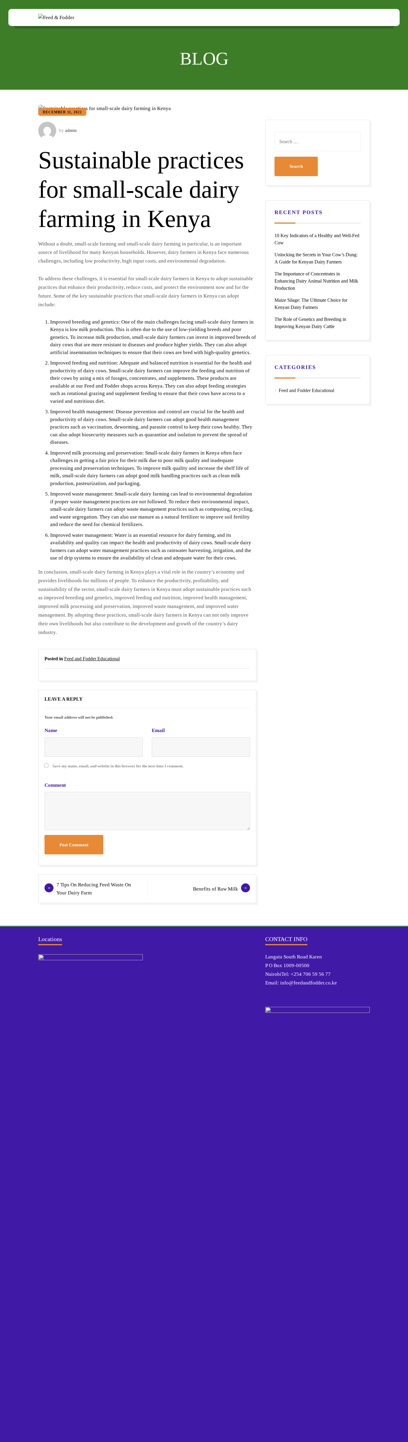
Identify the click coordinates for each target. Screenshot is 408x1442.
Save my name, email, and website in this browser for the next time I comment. (118, 766)
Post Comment (73, 844)
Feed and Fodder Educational (92, 658)
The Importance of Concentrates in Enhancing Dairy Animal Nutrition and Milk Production (316, 281)
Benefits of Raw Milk (215, 889)
